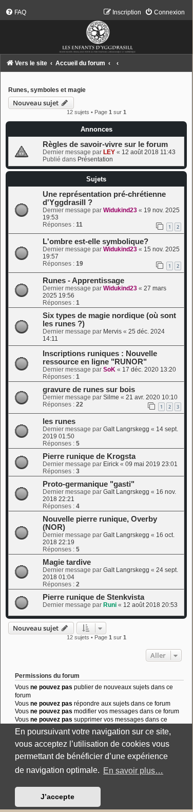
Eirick (111, 464)
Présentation (95, 159)
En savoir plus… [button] (133, 770)
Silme (111, 397)
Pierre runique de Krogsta (89, 456)
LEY (109, 152)
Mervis (112, 331)
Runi (110, 604)
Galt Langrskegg (126, 429)
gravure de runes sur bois (89, 389)
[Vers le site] (96, 31)
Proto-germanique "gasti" (88, 484)
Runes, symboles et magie (47, 90)
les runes (59, 421)
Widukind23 (120, 210)
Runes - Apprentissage (83, 280)
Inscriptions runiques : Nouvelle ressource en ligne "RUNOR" (100, 357)
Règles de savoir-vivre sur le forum (105, 144)
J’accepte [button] (57, 796)
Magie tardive (67, 562)
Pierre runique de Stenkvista (93, 597)
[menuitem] (15, 12)
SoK (109, 369)
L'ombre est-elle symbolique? (95, 241)
